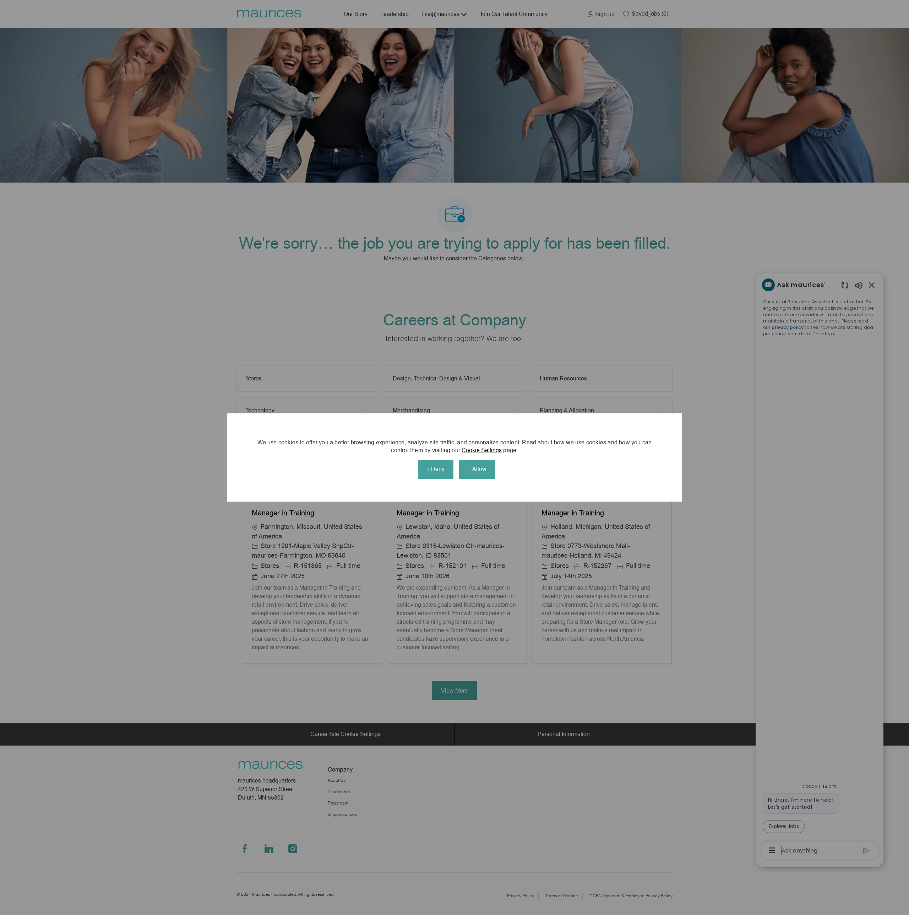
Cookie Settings (482, 450)
